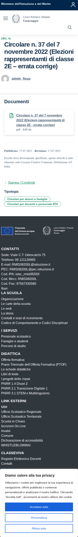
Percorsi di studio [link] (13, 346)
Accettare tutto (39, 507)
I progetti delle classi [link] (15, 379)
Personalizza (39, 517)
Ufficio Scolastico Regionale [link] (21, 411)
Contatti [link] (6, 463)
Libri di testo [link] (9, 374)
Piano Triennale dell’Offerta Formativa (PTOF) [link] (33, 364)
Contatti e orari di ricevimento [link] (22, 318)
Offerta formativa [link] (12, 359)
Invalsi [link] (5, 431)
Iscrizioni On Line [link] (13, 426)
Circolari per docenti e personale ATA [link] (32, 204)
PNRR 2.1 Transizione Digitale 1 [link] (24, 388)
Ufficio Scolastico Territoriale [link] (21, 416)
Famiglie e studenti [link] (14, 341)
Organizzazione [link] (12, 299)
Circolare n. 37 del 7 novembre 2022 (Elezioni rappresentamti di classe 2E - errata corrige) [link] (40, 120)
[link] (26, 3)
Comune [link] (7, 435)
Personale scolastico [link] (16, 336)
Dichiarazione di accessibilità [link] (22, 440)
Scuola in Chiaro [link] (13, 421)
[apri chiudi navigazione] (5, 19)
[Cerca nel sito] (70, 27)
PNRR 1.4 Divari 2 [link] (14, 383)
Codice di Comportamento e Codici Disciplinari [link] (34, 323)
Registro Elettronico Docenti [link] (21, 458)
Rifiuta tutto (39, 528)
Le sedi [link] (6, 308)
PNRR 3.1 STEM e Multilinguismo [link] (25, 393)
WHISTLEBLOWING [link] (16, 445)
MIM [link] (4, 407)
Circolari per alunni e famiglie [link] (27, 199)
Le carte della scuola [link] (16, 303)
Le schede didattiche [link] (16, 369)
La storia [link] (7, 313)
